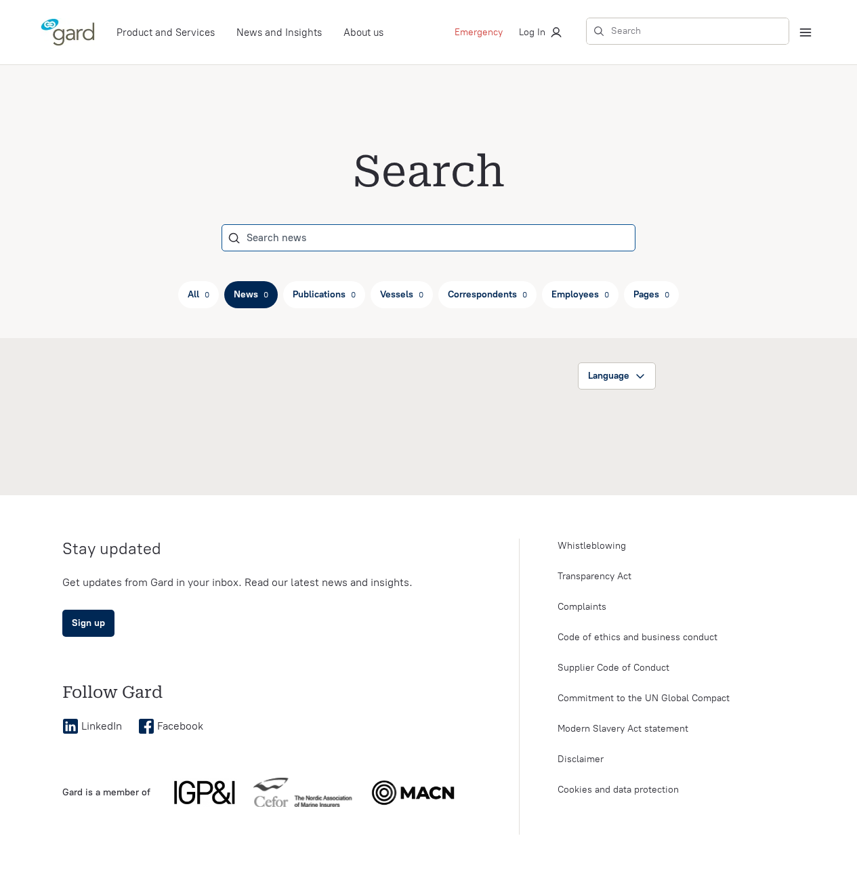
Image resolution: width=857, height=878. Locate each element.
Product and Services (166, 32)
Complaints (582, 606)
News (251, 294)
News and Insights (279, 32)
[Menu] (805, 32)
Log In (532, 32)
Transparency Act (594, 576)
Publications (324, 294)
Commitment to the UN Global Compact (644, 698)
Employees (580, 294)
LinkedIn (101, 725)
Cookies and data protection (618, 789)
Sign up (88, 623)
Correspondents (487, 294)
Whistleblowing (592, 545)
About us (363, 32)
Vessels (401, 294)
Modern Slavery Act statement (623, 728)
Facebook (180, 725)
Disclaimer (581, 759)
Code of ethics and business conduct (637, 637)
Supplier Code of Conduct (613, 667)
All (198, 294)
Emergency (479, 32)
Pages (651, 294)
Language (608, 375)
